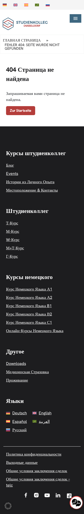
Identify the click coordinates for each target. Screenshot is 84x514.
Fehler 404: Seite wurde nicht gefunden (32, 46)
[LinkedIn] (58, 495)
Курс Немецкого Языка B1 (29, 305)
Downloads (16, 363)
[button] (8, 506)
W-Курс (12, 239)
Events (12, 173)
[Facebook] (25, 495)
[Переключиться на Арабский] (38, 5)
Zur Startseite (20, 110)
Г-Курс (12, 256)
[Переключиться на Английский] (16, 5)
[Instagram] (36, 495)
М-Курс (12, 231)
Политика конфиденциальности (33, 454)
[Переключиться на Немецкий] (6, 5)
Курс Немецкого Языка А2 (29, 297)
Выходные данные (22, 462)
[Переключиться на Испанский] (27, 5)
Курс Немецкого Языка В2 (29, 314)
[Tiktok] (69, 497)
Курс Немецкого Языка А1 (29, 289)
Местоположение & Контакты (32, 190)
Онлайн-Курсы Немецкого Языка (34, 330)
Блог (10, 165)
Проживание (17, 380)
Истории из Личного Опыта (30, 181)
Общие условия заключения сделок (36, 470)
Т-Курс (12, 223)
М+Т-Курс (15, 247)
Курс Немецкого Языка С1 (29, 322)
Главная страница (22, 40)
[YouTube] (47, 495)
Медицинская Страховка (27, 371)
